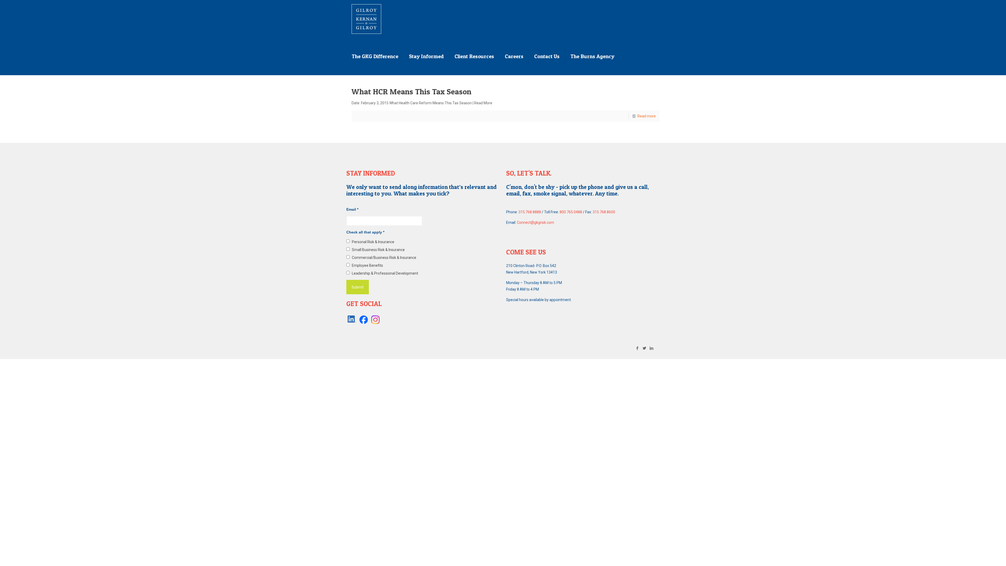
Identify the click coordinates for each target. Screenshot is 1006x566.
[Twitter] (644, 348)
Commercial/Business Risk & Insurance (384, 257)
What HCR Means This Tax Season (411, 91)
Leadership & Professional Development (385, 273)
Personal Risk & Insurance (373, 242)
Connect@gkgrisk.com (535, 222)
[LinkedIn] (651, 348)
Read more (646, 116)
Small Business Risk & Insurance (378, 250)
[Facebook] (637, 348)
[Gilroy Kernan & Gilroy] (366, 18)
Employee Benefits (367, 265)
